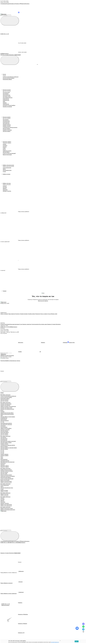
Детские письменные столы (6, 487)
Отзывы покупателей (5, 324)
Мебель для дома (7, 183)
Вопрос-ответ (54, 314)
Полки (4, 149)
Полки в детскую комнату (6, 475)
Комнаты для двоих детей (6, 407)
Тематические (6, 104)
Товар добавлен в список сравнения (8, 593)
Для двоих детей (6, 96)
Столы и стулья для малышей (9, 153)
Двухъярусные (6, 123)
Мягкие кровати (6, 128)
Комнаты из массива (7, 106)
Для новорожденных (7, 97)
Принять (76, 641)
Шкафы (4, 144)
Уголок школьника (7, 167)
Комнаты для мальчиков (5, 404)
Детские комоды (4, 472)
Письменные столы (7, 170)
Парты (4, 169)
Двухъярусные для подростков (7, 462)
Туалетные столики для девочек (7, 476)
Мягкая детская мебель (5, 477)
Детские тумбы (3, 473)
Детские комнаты (7, 90)
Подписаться (3, 354)
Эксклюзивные (3, 427)
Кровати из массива (7, 130)
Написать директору (26, 324)
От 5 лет (2, 453)
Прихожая (5, 189)
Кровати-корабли (4, 455)
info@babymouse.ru (4, 53)
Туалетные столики (7, 150)
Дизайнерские (3, 418)
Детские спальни (4, 431)
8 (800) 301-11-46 (4, 34)
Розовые (2, 411)
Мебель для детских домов (6, 508)
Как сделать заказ (43, 324)
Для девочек (6, 93)
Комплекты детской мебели (9, 105)
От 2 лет (2, 450)
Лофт (4, 101)
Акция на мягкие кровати (8, 78)
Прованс (5, 102)
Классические (6, 99)
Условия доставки (24, 314)
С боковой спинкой (4, 460)
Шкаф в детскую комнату (6, 469)
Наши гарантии (11, 314)
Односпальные (6, 122)
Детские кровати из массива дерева (8, 447)
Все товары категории (5, 394)
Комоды (4, 147)
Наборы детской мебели (5, 428)
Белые (1, 410)
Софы (1, 458)
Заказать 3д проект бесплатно (7, 54)
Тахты (1, 456)
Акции (4, 74)
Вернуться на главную (43, 300)
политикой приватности (55, 642)
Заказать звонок (17, 54)
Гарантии (23, 3)
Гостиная (5, 187)
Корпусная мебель (4, 432)
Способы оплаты (31, 314)
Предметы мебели (7, 141)
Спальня (4, 186)
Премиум (2, 464)
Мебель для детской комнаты (7, 414)
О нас (21, 324)
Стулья (4, 171)
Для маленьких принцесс (6, 424)
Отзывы (7, 3)
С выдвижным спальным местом (10, 127)
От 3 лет (2, 451)
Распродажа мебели (7, 79)
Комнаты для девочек (5, 405)
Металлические (3, 459)
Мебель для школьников (8, 165)
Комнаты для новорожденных (7, 409)
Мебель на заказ (6, 174)
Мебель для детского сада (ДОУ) (7, 509)
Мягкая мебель (6, 152)
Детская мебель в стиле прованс (7, 416)
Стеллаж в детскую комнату (6, 471)
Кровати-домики (6, 126)
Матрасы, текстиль (7, 191)
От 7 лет (2, 422)
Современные (6, 100)
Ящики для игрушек (7, 154)
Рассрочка (37, 314)
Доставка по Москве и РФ (15, 3)
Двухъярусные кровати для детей (8, 441)
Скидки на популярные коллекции (10, 76)
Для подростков (6, 95)
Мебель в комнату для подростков (8, 406)
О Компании (3, 3)
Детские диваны (6, 131)
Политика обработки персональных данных (10, 360)
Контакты (27, 3)
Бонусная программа (14, 324)
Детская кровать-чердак (5, 442)
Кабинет (5, 188)
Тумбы (4, 148)
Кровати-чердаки (7, 125)
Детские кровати (6, 117)
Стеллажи (5, 145)
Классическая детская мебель (7, 413)
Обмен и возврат (4, 314)
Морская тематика (4, 420)
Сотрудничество (35, 324)
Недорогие (2, 425)
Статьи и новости (44, 314)
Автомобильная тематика (6, 423)
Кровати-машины (4, 454)
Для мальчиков (6, 92)
